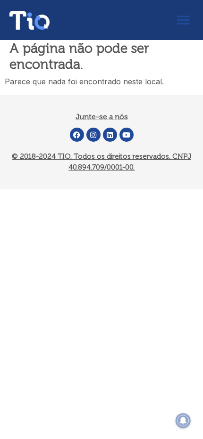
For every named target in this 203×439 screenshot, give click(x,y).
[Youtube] (126, 135)
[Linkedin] (110, 135)
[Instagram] (93, 135)
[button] (183, 20)
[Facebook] (77, 135)
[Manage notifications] (183, 420)
